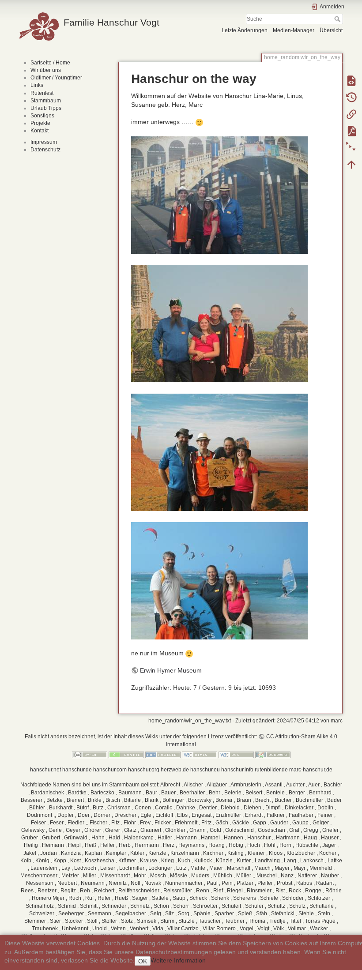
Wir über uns (45, 70)
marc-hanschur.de (310, 770)
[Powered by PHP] (163, 755)
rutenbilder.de (271, 770)
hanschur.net (45, 770)
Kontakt (39, 131)
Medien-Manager (293, 30)
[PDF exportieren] (351, 130)
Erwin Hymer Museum (171, 670)
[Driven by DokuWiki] (272, 755)
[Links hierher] (351, 113)
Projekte (40, 123)
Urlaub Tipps (45, 108)
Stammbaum (45, 101)
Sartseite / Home (50, 63)
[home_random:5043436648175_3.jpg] (219, 451)
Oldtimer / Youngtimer (56, 78)
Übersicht (331, 30)
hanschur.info (237, 770)
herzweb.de (175, 770)
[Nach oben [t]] (351, 164)
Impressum (43, 142)
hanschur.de (77, 770)
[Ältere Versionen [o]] (351, 97)
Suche (338, 19)
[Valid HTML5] (199, 755)
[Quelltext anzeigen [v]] (351, 80)
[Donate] (126, 755)
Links (36, 85)
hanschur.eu (205, 770)
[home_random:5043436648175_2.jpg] (219, 323)
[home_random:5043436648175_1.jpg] (219, 194)
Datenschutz (45, 150)
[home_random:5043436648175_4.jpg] (219, 579)
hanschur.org (143, 770)
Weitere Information (178, 960)
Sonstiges (42, 116)
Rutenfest (41, 93)
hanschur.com (110, 770)
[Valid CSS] (236, 755)
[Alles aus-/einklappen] (351, 147)
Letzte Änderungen (245, 30)
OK (142, 961)
